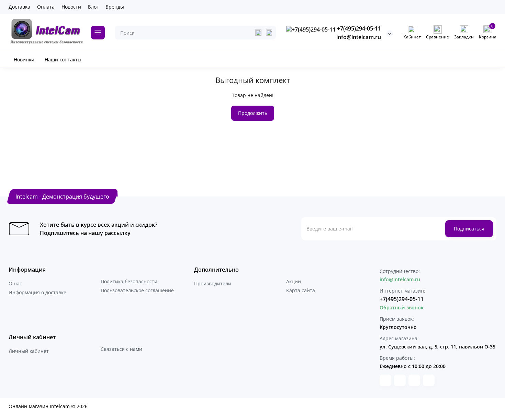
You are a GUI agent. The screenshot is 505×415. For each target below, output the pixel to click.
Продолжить (252, 113)
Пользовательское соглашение (137, 290)
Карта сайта (300, 290)
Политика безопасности (129, 281)
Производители (212, 283)
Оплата (46, 6)
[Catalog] (98, 32)
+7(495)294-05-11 (358, 28)
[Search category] (258, 32)
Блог (93, 6)
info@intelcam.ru (358, 37)
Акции (293, 281)
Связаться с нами (121, 349)
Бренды (114, 6)
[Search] (268, 32)
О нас (15, 283)
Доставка (19, 6)
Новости (71, 6)
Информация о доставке (37, 292)
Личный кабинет (29, 351)
